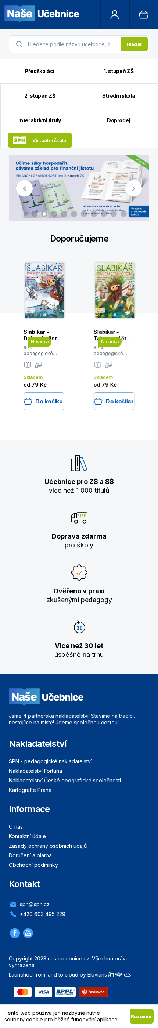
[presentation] (72, 44)
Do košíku (48, 401)
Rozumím (142, 1016)
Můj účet (115, 14)
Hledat (134, 44)
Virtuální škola (49, 140)
